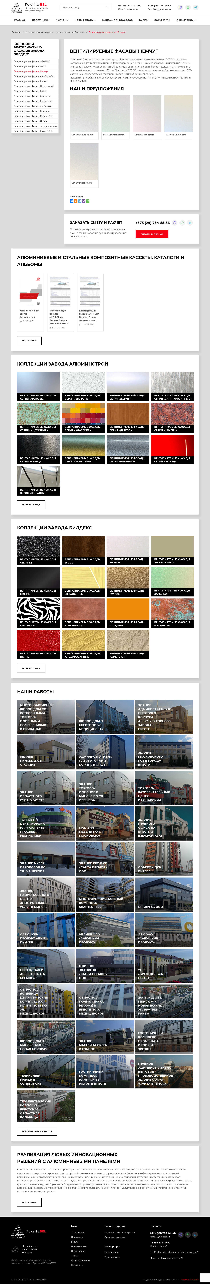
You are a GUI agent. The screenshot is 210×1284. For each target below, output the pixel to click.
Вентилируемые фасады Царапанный (34, 86)
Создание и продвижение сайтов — (171, 1279)
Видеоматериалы (80, 1260)
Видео (143, 20)
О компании (185, 20)
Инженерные (111, 1252)
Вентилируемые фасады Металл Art (33, 116)
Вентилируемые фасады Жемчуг (31, 71)
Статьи (74, 1255)
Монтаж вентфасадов (117, 20)
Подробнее (29, 340)
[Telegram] (79, 201)
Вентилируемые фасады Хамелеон (32, 96)
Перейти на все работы (37, 1131)
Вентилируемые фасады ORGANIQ (32, 61)
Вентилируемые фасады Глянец (30, 81)
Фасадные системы (114, 1237)
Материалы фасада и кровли (119, 1232)
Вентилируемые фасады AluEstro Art (33, 106)
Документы (162, 20)
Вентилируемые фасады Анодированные (35, 126)
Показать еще (31, 504)
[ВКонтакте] (71, 201)
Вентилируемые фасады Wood (30, 66)
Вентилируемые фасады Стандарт (32, 111)
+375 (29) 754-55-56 (159, 5)
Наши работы (78, 1251)
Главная (20, 20)
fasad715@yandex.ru (159, 9)
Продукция (77, 1237)
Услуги (61, 20)
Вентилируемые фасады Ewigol (30, 91)
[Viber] (83, 201)
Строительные (112, 1257)
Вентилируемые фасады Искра (30, 121)
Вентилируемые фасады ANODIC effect (34, 76)
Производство (79, 1246)
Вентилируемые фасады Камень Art (33, 131)
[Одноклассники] (75, 201)
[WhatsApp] (87, 201)
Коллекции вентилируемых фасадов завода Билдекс (54, 32)
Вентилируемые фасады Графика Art (33, 101)
